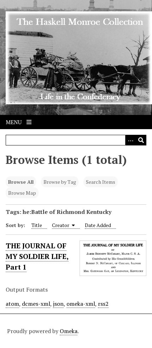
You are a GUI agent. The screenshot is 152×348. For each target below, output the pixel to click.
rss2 (103, 304)
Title (36, 225)
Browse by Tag (59, 181)
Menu (14, 122)
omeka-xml (80, 304)
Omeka (68, 331)
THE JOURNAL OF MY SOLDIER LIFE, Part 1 (37, 256)
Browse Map (22, 192)
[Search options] (130, 140)
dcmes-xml (36, 304)
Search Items (100, 181)
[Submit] (141, 140)
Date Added (98, 225)
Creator (61, 225)
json (58, 304)
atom (12, 304)
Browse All (21, 181)
